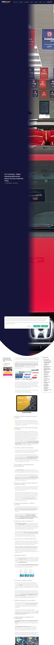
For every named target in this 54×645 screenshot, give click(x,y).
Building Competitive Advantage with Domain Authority (47, 369)
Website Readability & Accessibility (47, 382)
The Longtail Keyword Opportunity (47, 376)
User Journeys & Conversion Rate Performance (46, 385)
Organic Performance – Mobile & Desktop (47, 372)
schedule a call (29, 392)
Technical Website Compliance (46, 364)
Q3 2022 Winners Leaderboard (46, 388)
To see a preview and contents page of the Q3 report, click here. (25, 390)
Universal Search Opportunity (46, 374)
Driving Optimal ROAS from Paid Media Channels (48, 362)
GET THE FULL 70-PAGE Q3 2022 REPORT (47, 390)
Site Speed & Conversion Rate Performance (47, 366)
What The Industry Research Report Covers (47, 360)
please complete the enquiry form (20, 392)
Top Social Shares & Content (47, 380)
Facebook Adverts (46, 378)
